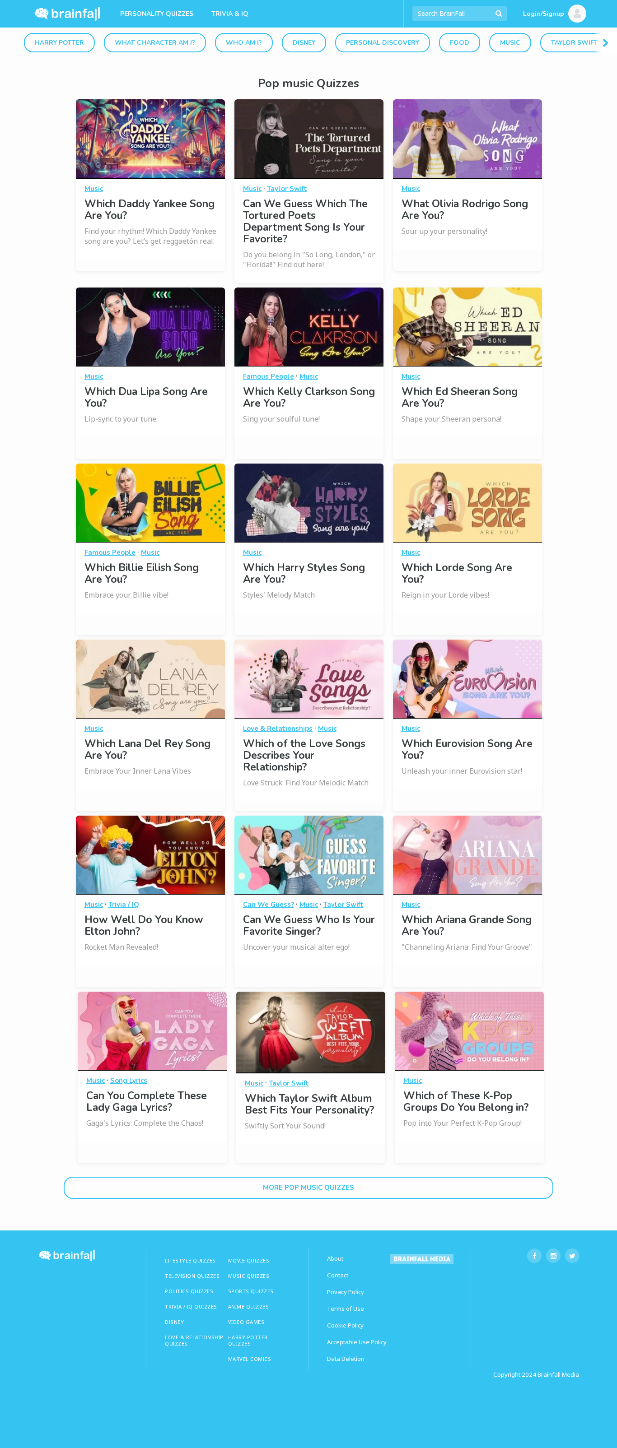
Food (459, 42)
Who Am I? (244, 42)
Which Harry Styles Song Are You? (304, 573)
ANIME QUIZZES (248, 1306)
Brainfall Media (558, 1374)
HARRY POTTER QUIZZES (248, 1340)
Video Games (246, 1321)
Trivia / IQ (123, 904)
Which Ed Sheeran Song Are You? (460, 397)
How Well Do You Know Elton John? (143, 925)
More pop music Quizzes (308, 1187)
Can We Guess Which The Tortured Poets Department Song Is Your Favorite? (305, 221)
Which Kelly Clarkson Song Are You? (309, 397)
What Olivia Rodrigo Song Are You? (465, 210)
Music (510, 42)
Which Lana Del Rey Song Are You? (147, 749)
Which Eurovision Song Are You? (467, 749)
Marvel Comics (249, 1358)
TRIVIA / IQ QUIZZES (191, 1306)
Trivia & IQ (229, 13)
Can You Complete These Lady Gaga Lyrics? (146, 1101)
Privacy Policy (345, 1292)
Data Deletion (346, 1359)
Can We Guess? (268, 904)
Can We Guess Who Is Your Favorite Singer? (309, 925)
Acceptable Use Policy (357, 1342)
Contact (337, 1275)
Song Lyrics (128, 1080)
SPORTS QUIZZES (251, 1291)
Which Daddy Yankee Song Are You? (149, 210)
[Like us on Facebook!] (534, 1255)
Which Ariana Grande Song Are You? (467, 925)
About (335, 1258)
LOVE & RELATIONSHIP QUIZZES (194, 1340)
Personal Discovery (382, 42)
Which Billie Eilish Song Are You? (141, 573)
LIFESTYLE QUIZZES (190, 1260)
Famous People (268, 376)
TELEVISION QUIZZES (192, 1275)
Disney (304, 42)
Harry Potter (59, 42)
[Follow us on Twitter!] (572, 1255)
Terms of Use (345, 1308)
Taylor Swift (574, 42)
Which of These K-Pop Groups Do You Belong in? (465, 1101)
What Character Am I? (155, 42)
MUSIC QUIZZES (249, 1275)
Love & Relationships (278, 728)
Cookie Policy (345, 1325)
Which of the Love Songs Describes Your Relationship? (304, 755)
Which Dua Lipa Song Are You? (146, 397)
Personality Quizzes (156, 13)
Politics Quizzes (189, 1291)
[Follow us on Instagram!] (553, 1255)
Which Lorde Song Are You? (457, 573)
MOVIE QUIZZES (249, 1260)
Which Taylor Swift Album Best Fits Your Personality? (309, 1104)
